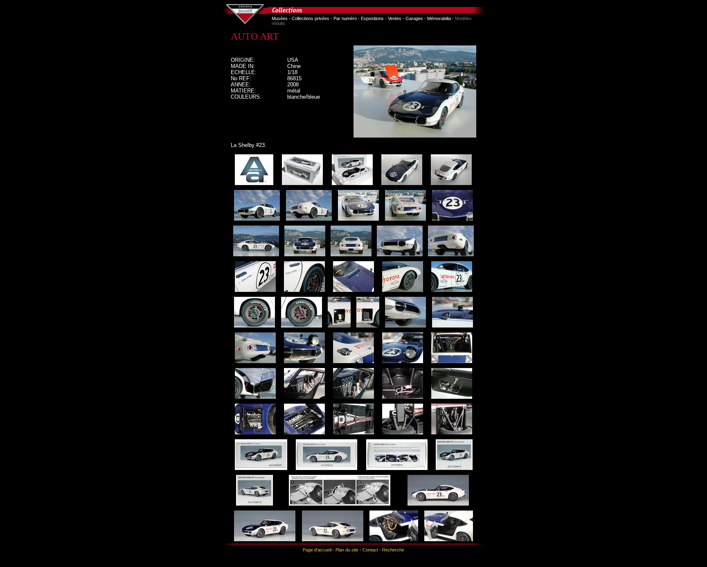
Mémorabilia (439, 18)
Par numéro (345, 18)
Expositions (372, 18)
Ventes (394, 18)
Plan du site (346, 549)
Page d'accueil (317, 549)
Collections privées (310, 18)
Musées (280, 18)
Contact (370, 549)
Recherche (393, 549)
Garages (414, 18)
